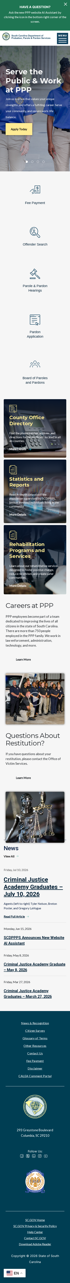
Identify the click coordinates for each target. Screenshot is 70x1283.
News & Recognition (35, 1023)
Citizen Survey (35, 1030)
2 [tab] (32, 162)
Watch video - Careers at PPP (35, 698)
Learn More (23, 659)
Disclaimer (35, 1068)
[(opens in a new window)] (35, 1181)
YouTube (45, 1156)
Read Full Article (14, 916)
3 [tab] (38, 162)
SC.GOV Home (35, 1220)
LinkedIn (33, 1156)
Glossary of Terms (35, 1038)
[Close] (65, 4)
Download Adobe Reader (35, 1244)
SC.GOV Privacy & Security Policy (35, 1226)
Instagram (39, 1156)
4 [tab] (43, 162)
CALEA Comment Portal (35, 1076)
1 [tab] (27, 162)
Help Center (35, 1232)
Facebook (22, 1156)
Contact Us (35, 1053)
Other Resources (35, 1045)
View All (9, 856)
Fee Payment (35, 1061)
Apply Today (19, 129)
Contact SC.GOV (35, 1238)
